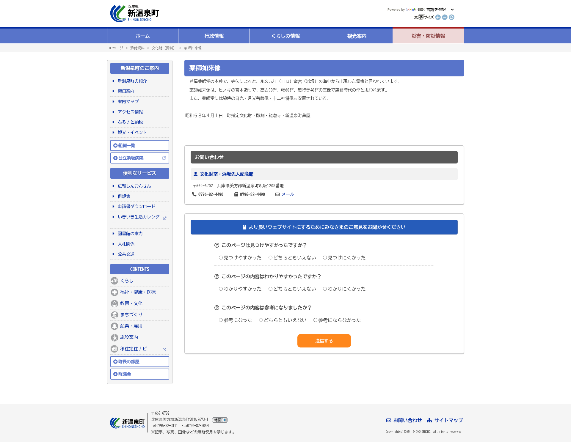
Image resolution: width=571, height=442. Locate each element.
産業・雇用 (131, 326)
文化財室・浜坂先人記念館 (226, 174)
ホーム (143, 36)
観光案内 (356, 36)
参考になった (238, 320)
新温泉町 (134, 13)
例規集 (123, 196)
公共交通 (125, 254)
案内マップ (127, 101)
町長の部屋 (128, 361)
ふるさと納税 (129, 122)
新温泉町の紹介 (131, 81)
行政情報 (214, 36)
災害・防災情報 (428, 36)
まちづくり (131, 314)
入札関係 (125, 244)
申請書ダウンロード (135, 206)
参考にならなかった (339, 320)
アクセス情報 (129, 112)
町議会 (124, 374)
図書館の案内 (129, 233)
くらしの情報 (285, 36)
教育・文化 (131, 303)
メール (288, 194)
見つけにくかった (347, 257)
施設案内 (129, 337)
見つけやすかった (243, 257)
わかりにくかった (347, 289)
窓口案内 (125, 91)
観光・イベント (131, 132)
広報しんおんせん (133, 186)
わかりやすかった (243, 289)
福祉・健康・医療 (138, 292)
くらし (127, 281)
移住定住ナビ (133, 349)
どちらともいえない (294, 257)
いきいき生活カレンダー (135, 220)
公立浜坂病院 (130, 158)
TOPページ (115, 48)
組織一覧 (126, 145)
